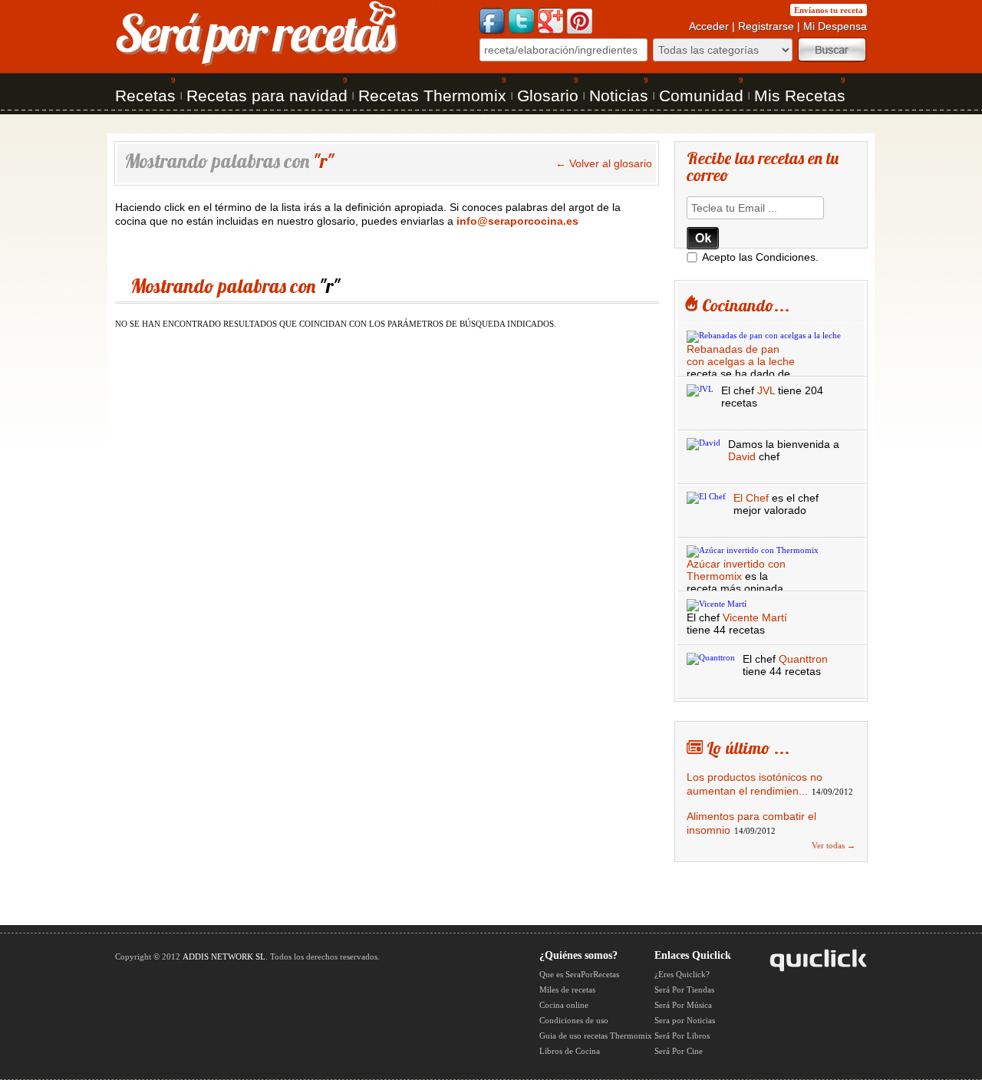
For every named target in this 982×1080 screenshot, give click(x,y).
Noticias (618, 95)
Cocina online (563, 1004)
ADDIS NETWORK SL (224, 956)
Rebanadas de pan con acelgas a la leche (741, 355)
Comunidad (701, 95)
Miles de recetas (567, 989)
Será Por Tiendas (684, 989)
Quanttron (803, 659)
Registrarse (766, 26)
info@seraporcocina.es (517, 221)
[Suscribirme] (703, 238)
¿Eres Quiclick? (682, 974)
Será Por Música (683, 1004)
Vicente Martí (755, 617)
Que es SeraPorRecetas (579, 974)
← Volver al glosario (603, 163)
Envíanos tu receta (828, 10)
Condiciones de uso (573, 1020)
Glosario (547, 95)
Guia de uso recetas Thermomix (595, 1035)
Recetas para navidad (267, 95)
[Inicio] (257, 64)
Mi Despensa (835, 26)
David (742, 456)
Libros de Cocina (569, 1050)
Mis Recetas (799, 95)
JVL (766, 390)
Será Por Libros (682, 1035)
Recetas (145, 95)
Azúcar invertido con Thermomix (736, 570)
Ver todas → (833, 845)
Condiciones (786, 257)
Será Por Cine (678, 1050)
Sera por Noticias (684, 1020)
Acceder (709, 26)
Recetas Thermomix (432, 95)
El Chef (751, 498)
